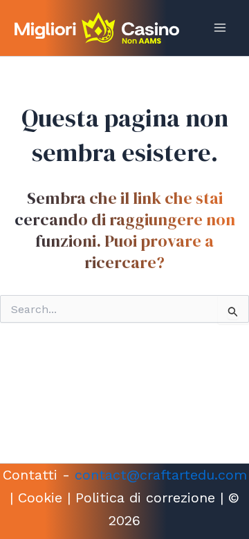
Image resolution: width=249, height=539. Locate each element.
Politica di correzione (145, 497)
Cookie (40, 497)
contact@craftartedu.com (161, 474)
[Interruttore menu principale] (220, 27)
